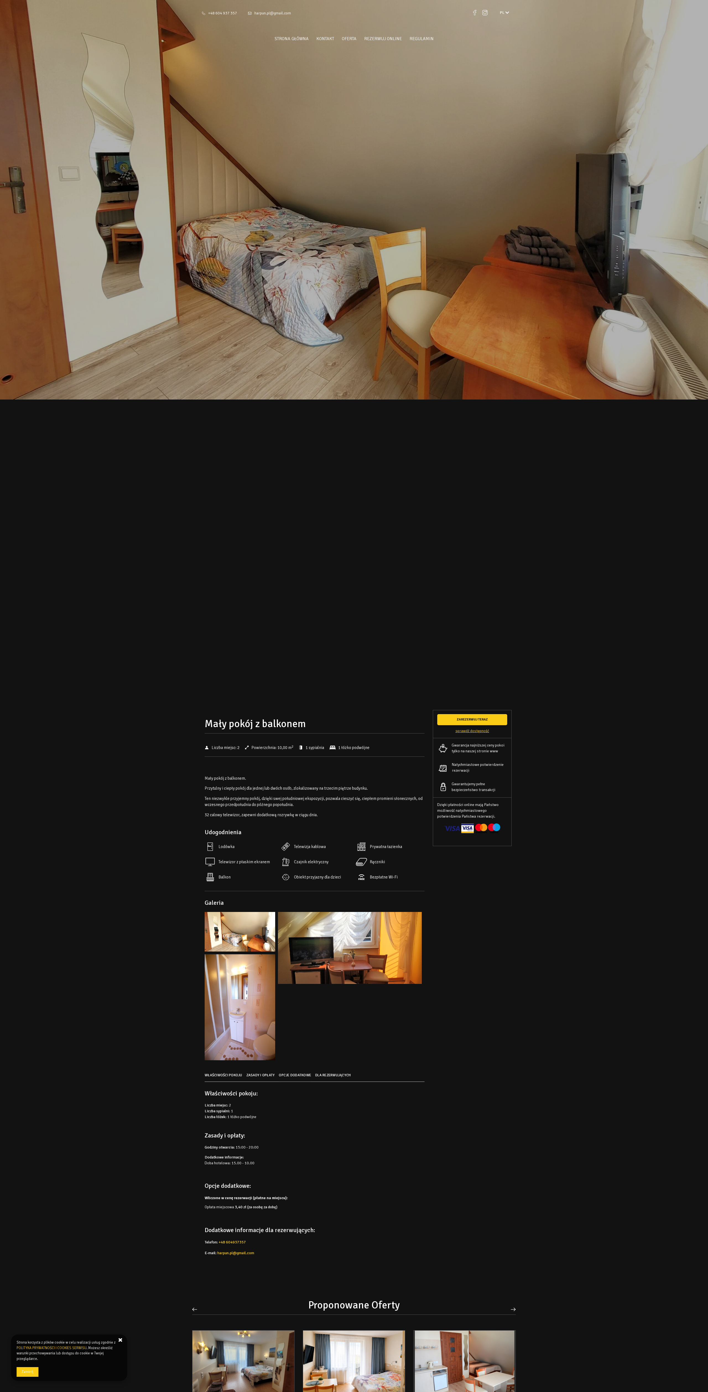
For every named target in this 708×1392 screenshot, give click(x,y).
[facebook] (474, 12)
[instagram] (485, 12)
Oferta (349, 39)
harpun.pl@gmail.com (272, 13)
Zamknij (27, 1372)
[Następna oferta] (511, 1309)
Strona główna (292, 39)
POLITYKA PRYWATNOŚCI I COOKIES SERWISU (52, 1348)
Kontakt (325, 39)
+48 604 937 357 (222, 13)
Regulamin (422, 39)
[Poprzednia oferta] (196, 1309)
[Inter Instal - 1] (240, 933)
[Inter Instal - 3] (350, 949)
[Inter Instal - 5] (240, 1008)
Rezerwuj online (383, 39)
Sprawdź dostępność (472, 731)
